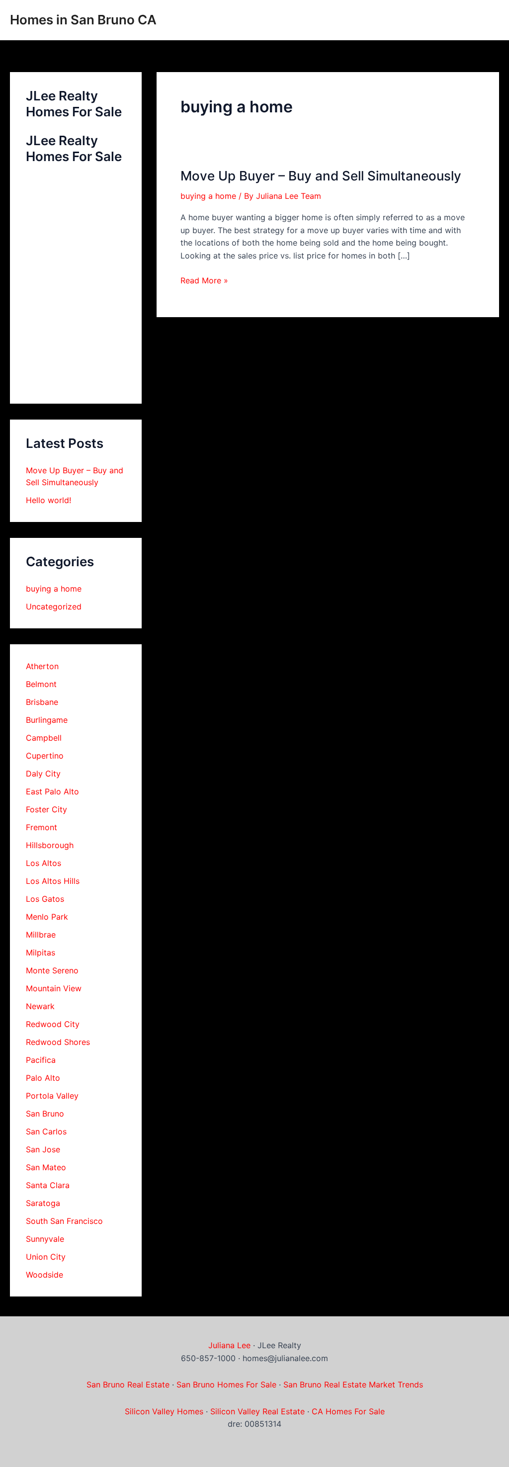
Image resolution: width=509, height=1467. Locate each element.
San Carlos (46, 1131)
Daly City (43, 773)
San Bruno (45, 1114)
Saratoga (43, 1203)
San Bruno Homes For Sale (226, 1384)
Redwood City (53, 1024)
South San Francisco (64, 1221)
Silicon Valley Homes (164, 1411)
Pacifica (41, 1060)
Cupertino (45, 756)
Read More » (204, 281)
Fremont (41, 827)
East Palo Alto (52, 791)
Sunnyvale (45, 1239)
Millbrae (41, 935)
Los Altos (43, 863)
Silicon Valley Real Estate (257, 1411)
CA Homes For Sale (348, 1411)
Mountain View (54, 988)
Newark (40, 1006)
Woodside (44, 1275)
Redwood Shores (58, 1042)
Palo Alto (43, 1078)
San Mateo (46, 1167)
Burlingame (47, 720)
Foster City (46, 809)
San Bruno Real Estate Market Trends (353, 1384)
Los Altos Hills (53, 881)
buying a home (54, 589)
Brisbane (42, 702)
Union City (46, 1257)
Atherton (42, 666)
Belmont (41, 684)
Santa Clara (48, 1185)
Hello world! (48, 500)
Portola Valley (52, 1096)
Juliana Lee (229, 1345)
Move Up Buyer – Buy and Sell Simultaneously (320, 175)
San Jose (43, 1149)
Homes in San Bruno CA (83, 19)
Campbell (44, 738)
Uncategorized (54, 606)
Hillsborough (50, 845)
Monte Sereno (52, 970)
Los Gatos (45, 899)
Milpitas (40, 952)
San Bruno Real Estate (128, 1384)
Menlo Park (47, 917)
